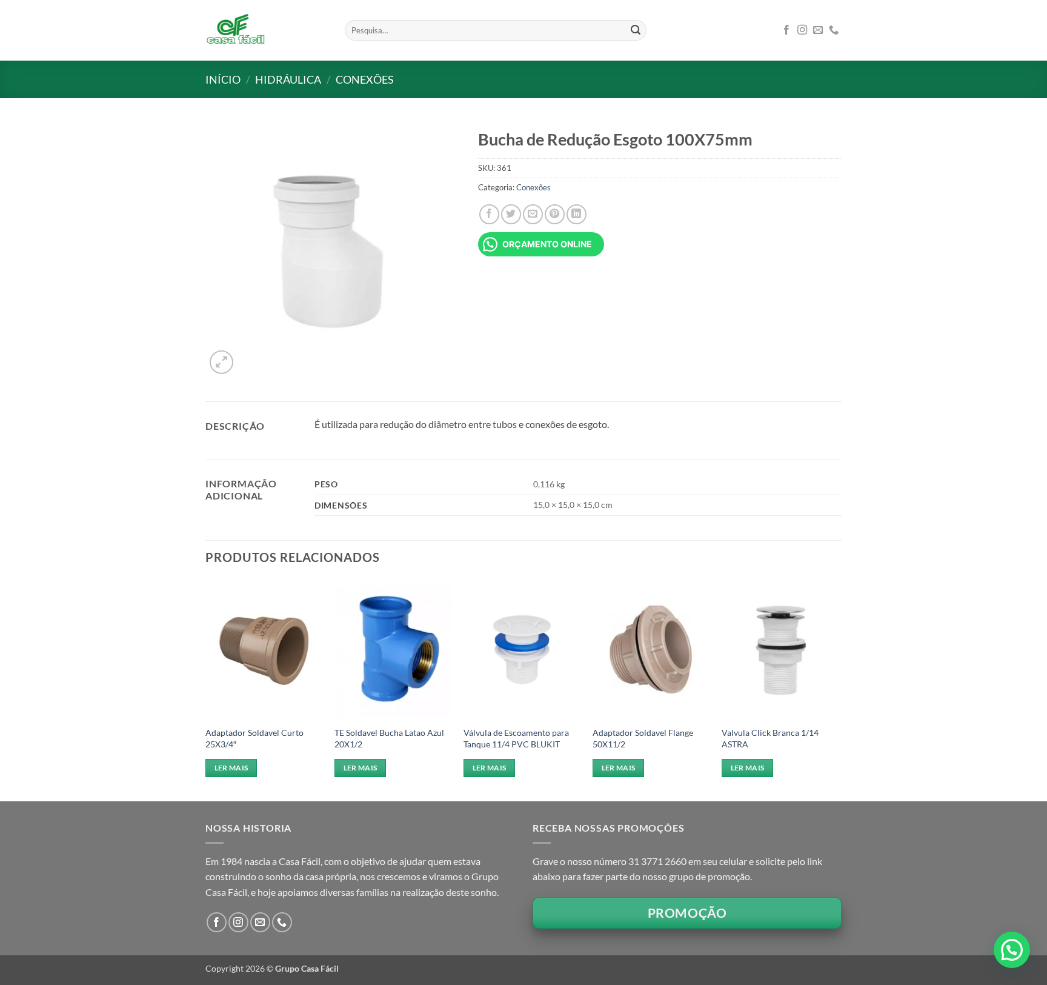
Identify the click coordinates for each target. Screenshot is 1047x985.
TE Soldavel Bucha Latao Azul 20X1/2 (389, 738)
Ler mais (231, 768)
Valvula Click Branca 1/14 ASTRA (770, 738)
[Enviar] (635, 30)
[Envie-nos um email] (818, 30)
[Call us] (834, 30)
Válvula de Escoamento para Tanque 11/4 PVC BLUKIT (516, 738)
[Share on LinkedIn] (577, 214)
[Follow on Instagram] (802, 30)
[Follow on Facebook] (786, 30)
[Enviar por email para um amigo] (533, 214)
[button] (221, 362)
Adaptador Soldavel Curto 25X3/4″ (254, 738)
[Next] (838, 689)
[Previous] (206, 689)
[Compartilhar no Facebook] (489, 214)
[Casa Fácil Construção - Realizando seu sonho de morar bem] (266, 30)
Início (223, 79)
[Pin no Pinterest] (555, 214)
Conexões (365, 79)
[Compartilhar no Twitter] (511, 214)
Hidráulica (288, 79)
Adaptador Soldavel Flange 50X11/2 (643, 738)
